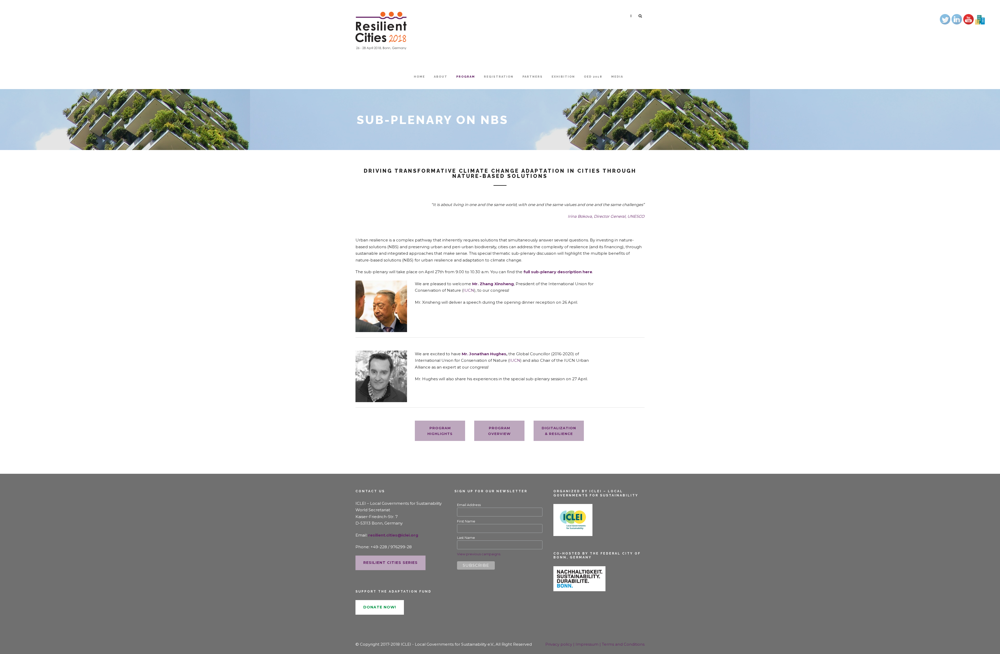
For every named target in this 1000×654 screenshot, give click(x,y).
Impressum (587, 644)
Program (465, 76)
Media (617, 76)
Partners (532, 76)
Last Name (466, 537)
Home (419, 76)
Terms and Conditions (623, 644)
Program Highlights (440, 431)
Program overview (499, 431)
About (440, 76)
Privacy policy (559, 644)
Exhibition (563, 76)
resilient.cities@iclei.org (393, 535)
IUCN (468, 290)
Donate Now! (379, 607)
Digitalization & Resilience (559, 431)
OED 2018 (593, 76)
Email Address (469, 505)
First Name (466, 521)
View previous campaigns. (479, 554)
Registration (499, 76)
